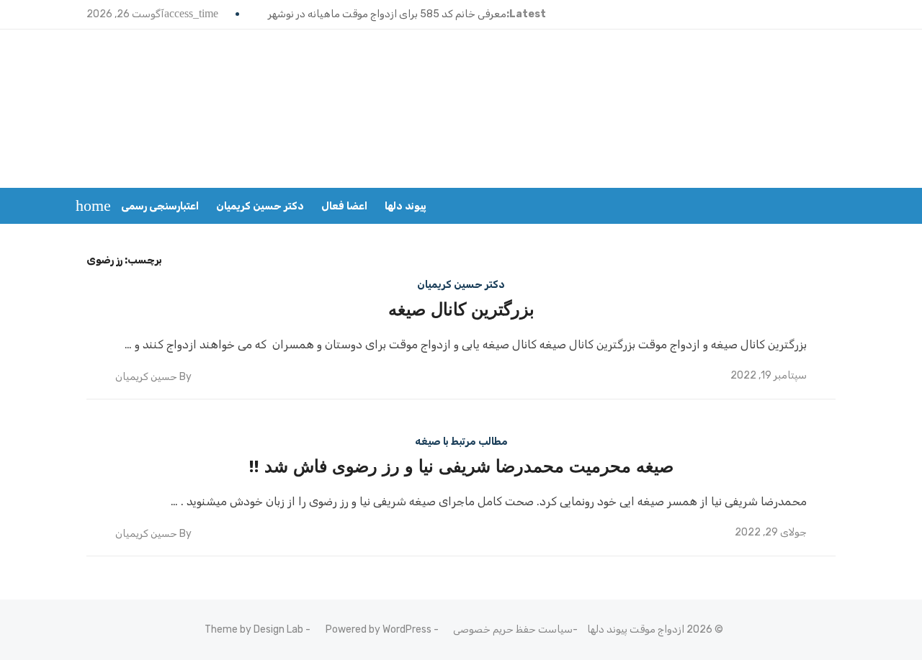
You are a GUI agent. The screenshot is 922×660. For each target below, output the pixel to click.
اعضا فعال (344, 206)
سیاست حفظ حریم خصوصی (513, 629)
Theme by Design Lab (254, 629)
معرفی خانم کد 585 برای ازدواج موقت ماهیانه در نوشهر (387, 14)
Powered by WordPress (378, 629)
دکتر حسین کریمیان (260, 206)
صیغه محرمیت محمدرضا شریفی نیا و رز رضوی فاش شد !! (461, 466)
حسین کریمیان (146, 377)
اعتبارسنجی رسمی (160, 206)
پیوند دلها (405, 206)
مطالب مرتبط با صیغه (461, 441)
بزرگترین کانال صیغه (461, 309)
